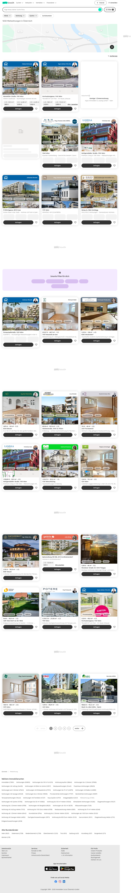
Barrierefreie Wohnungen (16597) (86, 794)
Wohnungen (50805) (23, 782)
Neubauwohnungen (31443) (62, 786)
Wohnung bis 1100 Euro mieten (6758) (39, 809)
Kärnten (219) (6, 837)
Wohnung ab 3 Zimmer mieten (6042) (14, 813)
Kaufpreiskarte (95, 855)
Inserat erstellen (96, 853)
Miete (6, 16)
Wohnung (19, 16)
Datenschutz (65, 853)
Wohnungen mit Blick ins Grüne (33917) (38, 786)
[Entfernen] (10, 16)
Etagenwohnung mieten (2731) (105, 817)
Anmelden (113, 3)
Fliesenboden (61, 281)
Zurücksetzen (47, 16)
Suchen (18, 3)
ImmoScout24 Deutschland (40, 855)
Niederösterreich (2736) (33, 833)
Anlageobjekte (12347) (70, 798)
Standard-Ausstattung (69, 286)
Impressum (5, 855)
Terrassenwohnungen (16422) (11, 798)
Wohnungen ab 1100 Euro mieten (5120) (84, 813)
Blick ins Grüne (77, 281)
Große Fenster (51, 286)
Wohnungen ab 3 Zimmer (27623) (13, 790)
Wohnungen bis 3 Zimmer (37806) (85, 782)
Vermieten (39, 3)
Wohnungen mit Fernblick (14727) (34, 798)
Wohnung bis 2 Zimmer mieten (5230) (56, 813)
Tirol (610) (63, 833)
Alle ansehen (60, 161)
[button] (79, 728)
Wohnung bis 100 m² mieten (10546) (59, 802)
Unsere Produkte (96, 851)
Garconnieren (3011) (85, 817)
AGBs (63, 851)
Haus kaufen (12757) (54, 798)
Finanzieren (50, 3)
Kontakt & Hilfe (36, 851)
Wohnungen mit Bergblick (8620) (39, 805)
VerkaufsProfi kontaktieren (20, 155)
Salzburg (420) (74, 833)
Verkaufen (28, 3)
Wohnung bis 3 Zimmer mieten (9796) (14, 805)
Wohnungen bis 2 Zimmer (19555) (36, 794)
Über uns (4, 851)
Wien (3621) (5, 833)
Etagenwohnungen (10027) (106, 802)
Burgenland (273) (100, 833)
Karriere (4, 853)
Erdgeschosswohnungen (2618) (12, 821)
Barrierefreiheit (6, 857)
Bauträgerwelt (95, 857)
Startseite (4, 771)
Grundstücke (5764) (35, 813)
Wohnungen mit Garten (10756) (12, 802)
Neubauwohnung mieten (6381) (65, 809)
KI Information (68, 855)
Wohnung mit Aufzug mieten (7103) (13, 809)
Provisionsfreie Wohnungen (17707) (61, 794)
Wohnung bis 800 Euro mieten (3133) (64, 817)
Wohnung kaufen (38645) (63, 782)
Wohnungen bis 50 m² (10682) (35, 802)
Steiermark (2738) (17, 833)
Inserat (101, 3)
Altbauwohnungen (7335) (83, 805)
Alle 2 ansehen (73, 104)
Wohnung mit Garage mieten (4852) (13, 817)
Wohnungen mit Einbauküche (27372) (38, 790)
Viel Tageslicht (45, 281)
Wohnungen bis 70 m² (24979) (63, 790)
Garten (32, 16)
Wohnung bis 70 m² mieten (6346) (89, 809)
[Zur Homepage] (8, 3)
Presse (33, 853)
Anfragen (18, 109)
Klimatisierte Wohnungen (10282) (84, 802)
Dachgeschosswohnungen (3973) (39, 817)
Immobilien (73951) (8, 782)
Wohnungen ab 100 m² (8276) (63, 805)
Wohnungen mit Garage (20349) (12, 794)
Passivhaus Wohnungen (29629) (84, 786)
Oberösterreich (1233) (50, 833)
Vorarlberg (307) (86, 833)
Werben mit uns (96, 860)
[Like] (36, 109)
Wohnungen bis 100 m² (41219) (42, 782)
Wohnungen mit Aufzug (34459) (12, 786)
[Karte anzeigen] (59, 38)
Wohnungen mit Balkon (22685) (85, 790)
